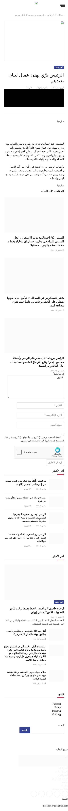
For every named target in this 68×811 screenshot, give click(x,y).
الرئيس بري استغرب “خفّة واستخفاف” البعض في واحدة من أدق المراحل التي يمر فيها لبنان (25, 537)
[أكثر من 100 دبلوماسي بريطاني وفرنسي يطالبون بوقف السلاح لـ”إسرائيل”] (56, 635)
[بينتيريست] (34, 104)
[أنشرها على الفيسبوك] (34, 92)
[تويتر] (63, 128)
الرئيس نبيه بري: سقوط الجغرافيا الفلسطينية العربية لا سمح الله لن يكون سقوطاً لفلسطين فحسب (27, 517)
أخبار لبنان (51, 15)
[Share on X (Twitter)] (34, 98)
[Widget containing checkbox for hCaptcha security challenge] (39, 452)
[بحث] (4, 5)
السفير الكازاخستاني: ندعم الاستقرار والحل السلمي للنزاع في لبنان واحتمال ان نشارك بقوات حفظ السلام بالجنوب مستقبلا (36, 241)
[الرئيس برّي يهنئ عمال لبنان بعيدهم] (34, 40)
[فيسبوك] (63, 125)
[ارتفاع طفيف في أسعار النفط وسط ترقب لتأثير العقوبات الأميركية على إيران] (34, 582)
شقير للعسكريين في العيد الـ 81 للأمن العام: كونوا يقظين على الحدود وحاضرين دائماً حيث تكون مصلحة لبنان (35, 301)
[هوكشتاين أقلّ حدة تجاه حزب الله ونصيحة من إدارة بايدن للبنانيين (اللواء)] (56, 484)
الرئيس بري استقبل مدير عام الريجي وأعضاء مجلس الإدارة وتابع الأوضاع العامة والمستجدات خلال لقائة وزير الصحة (37, 361)
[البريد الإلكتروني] (63, 140)
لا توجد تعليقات (41, 88)
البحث (61, 725)
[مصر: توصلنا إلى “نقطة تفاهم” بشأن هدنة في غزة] (56, 501)
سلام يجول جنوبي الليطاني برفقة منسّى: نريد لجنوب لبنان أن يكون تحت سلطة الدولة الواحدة (26, 675)
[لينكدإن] (63, 132)
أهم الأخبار (59, 602)
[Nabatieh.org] (34, 5)
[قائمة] (62, 5)
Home (61, 15)
